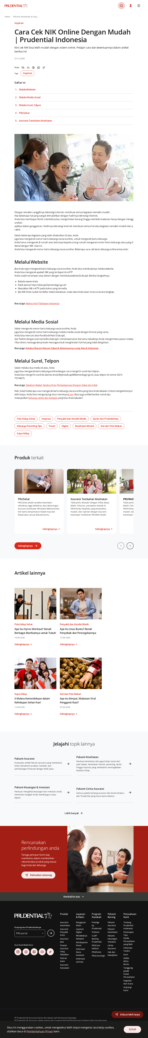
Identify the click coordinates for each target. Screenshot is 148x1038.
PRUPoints (96, 952)
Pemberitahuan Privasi (39, 1031)
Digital (65, 426)
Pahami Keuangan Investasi (112, 938)
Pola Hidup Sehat (26, 418)
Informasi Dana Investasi (80, 952)
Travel (52, 426)
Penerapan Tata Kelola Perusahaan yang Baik (129, 938)
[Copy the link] (43, 67)
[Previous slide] (120, 545)
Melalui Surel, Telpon (30, 105)
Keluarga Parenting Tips (29, 426)
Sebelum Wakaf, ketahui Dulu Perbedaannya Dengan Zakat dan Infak (61, 385)
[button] (131, 5)
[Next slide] (130, 545)
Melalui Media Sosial (29, 97)
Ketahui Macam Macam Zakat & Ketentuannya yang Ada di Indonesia (62, 348)
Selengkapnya (25, 545)
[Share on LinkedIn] (28, 67)
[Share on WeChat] (23, 67)
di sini (70, 394)
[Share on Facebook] (33, 67)
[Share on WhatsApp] (38, 67)
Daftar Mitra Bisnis (126, 961)
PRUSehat (24, 113)
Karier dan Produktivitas (106, 418)
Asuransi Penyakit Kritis (64, 932)
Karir (125, 954)
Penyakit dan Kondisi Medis (71, 418)
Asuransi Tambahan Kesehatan (35, 120)
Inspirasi (27, 73)
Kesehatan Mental (84, 426)
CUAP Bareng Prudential (96, 938)
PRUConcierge (98, 955)
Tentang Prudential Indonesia (128, 925)
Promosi (95, 932)
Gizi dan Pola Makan (111, 426)
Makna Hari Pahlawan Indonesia (42, 303)
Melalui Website (27, 89)
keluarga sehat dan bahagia (42, 397)
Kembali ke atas (71, 896)
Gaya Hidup (23, 433)
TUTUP (132, 1029)
